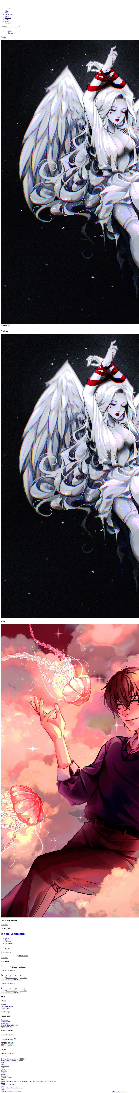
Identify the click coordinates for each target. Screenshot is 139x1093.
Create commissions (42, 1081)
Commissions (9, 14)
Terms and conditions (17, 1088)
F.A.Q (3, 1089)
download (4, 325)
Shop (6, 13)
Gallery (7, 11)
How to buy (4, 1020)
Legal (2, 1086)
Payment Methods (6, 1027)
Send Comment (23, 955)
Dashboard (4, 1076)
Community (8, 23)
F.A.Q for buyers (6, 1091)
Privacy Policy (5, 1008)
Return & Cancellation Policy (9, 1025)
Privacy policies (5, 1088)
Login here (22, 967)
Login (10, 31)
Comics (7, 16)
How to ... (4, 1079)
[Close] (1, 965)
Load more (4, 924)
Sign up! (14, 967)
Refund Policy (5, 1023)
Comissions (8, 941)
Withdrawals (52, 1081)
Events (7, 19)
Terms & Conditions (7, 1006)
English (117, 1092)
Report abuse (8, 943)
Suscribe (7, 948)
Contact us (4, 1084)
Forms (3, 1083)
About (3, 1001)
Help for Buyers (6, 1016)
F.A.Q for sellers (16, 1091)
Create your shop (30, 1081)
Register (10, 33)
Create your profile (19, 1081)
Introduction (4, 1081)
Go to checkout (6, 979)
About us (3, 1004)
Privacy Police (23, 978)
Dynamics (8, 18)
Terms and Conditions (11, 978)
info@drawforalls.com (7, 1053)
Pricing (7, 21)
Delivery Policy (5, 1021)
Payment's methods (7, 1035)
